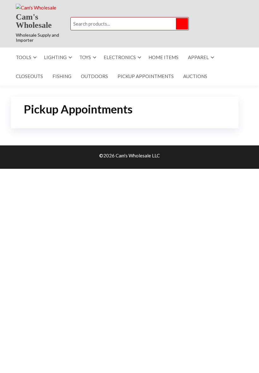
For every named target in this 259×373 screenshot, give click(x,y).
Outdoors (94, 76)
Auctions (195, 76)
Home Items (163, 57)
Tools (23, 57)
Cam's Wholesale (34, 21)
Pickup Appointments (145, 76)
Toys (85, 57)
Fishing (61, 76)
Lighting (55, 57)
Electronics (120, 57)
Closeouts (29, 76)
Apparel (198, 57)
